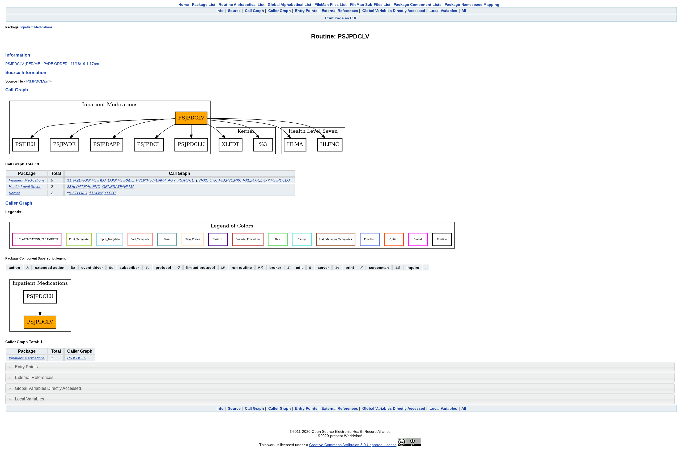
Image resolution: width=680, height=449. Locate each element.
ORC (214, 180)
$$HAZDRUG (78, 180)
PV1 (229, 180)
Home (183, 4)
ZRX (263, 180)
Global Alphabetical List (289, 4)
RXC (238, 180)
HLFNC (94, 186)
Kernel (14, 193)
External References (340, 10)
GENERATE (112, 186)
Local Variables (443, 10)
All (463, 10)
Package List (203, 4)
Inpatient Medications (36, 27)
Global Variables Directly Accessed (393, 10)
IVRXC (203, 180)
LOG (112, 180)
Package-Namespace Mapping (472, 4)
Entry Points (306, 10)
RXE (246, 180)
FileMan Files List (330, 4)
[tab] (340, 367)
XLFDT (110, 193)
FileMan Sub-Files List (370, 4)
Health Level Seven (25, 186)
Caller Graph (279, 10)
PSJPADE (126, 180)
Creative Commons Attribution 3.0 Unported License (353, 445)
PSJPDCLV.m (37, 81)
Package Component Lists (417, 4)
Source (234, 10)
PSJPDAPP (156, 180)
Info (220, 10)
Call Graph (254, 10)
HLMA (129, 186)
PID (222, 180)
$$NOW (96, 193)
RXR (255, 180)
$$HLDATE (76, 186)
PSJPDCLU (280, 180)
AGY (172, 180)
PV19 (140, 180)
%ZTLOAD (78, 193)
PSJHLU (99, 180)
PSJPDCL (185, 180)
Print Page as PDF (341, 18)
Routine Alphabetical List (242, 4)
